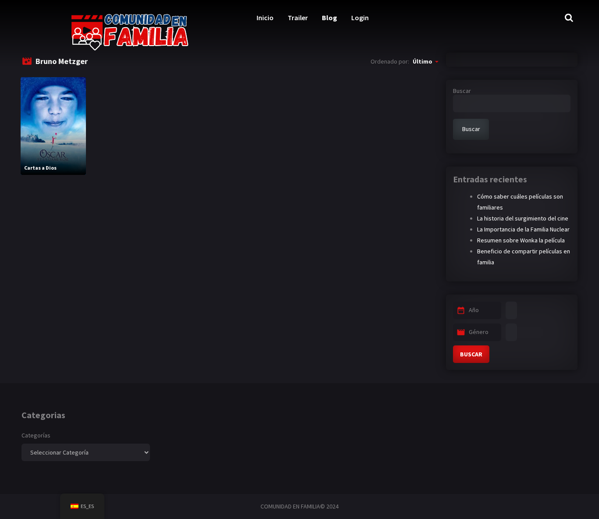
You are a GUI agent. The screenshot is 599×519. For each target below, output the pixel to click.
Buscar (462, 91)
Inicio (265, 17)
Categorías (35, 435)
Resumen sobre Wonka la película (521, 240)
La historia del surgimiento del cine (522, 218)
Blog (329, 17)
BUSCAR (471, 354)
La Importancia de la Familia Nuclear (523, 229)
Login (360, 17)
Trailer (298, 17)
